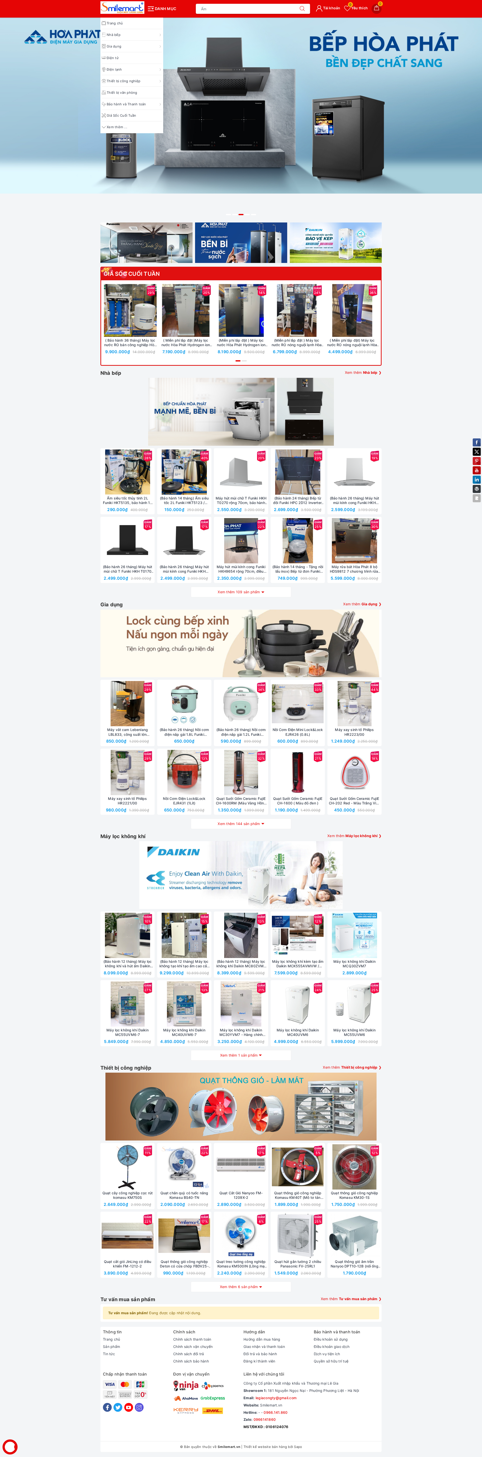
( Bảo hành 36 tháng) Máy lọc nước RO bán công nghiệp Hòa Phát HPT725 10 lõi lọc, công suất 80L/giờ (130, 342)
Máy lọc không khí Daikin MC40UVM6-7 (184, 1032)
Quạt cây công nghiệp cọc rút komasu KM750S (127, 1195)
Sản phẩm (111, 1346)
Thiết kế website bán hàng (265, 1447)
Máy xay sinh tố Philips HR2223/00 (354, 731)
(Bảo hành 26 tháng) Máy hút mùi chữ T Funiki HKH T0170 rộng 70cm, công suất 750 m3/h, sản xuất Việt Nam (127, 569)
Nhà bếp (113, 35)
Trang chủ (111, 1339)
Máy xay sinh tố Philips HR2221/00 (127, 800)
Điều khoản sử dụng (331, 1339)
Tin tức (109, 1354)
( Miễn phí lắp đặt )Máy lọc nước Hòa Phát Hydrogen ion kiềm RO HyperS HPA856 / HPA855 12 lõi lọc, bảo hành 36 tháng (185, 342)
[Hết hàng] (274, 472)
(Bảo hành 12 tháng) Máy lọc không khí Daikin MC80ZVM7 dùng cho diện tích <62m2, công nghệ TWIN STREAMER (241, 963)
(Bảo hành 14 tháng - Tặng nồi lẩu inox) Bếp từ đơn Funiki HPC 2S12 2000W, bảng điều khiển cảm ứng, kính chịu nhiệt (297, 569)
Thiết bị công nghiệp (123, 81)
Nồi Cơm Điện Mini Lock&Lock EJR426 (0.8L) (298, 731)
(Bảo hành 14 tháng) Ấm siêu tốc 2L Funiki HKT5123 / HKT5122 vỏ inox (184, 500)
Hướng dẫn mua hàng (262, 1339)
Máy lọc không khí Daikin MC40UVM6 (298, 1032)
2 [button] (234, 214)
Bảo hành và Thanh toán (126, 104)
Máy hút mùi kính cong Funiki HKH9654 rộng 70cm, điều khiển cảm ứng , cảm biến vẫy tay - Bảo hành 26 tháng (241, 569)
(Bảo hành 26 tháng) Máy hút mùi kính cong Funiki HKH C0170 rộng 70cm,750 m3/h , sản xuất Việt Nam (184, 569)
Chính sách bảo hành (191, 1361)
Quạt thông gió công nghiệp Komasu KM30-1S (354, 1195)
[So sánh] (154, 310)
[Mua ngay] (107, 310)
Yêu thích (358, 8)
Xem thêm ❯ (363, 372)
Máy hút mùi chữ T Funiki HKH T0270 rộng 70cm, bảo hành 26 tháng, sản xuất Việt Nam (241, 500)
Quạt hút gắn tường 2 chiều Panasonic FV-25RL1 (297, 1263)
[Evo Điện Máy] (241, 118)
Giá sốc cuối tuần (132, 273)
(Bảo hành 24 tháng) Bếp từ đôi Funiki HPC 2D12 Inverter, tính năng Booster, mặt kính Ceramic (297, 500)
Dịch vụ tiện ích (327, 1354)
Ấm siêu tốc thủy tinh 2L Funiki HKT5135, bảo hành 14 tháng (127, 500)
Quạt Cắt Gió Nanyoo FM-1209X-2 (241, 1195)
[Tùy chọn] (162, 310)
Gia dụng (114, 46)
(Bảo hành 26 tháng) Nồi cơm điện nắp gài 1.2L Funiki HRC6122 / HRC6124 (241, 732)
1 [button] (228, 214)
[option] (241, 118)
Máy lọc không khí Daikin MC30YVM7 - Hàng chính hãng (241, 1032)
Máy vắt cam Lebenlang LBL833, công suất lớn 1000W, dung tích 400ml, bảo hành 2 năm (127, 732)
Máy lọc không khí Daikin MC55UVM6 (354, 1032)
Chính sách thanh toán (192, 1339)
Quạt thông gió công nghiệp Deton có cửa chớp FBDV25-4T (184, 1263)
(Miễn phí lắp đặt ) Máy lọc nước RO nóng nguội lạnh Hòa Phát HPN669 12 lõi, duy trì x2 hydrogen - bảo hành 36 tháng (297, 342)
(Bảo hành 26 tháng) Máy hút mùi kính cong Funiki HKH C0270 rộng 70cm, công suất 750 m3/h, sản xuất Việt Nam (354, 500)
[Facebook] (107, 1407)
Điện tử (112, 58)
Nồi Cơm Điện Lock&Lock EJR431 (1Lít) (184, 800)
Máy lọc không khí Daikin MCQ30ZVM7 (354, 963)
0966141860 (265, 1419)
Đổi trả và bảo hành (260, 1354)
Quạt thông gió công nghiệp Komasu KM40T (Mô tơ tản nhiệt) (297, 1195)
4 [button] (247, 214)
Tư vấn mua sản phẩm (127, 1299)
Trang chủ (115, 23)
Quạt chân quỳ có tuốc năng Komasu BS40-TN (184, 1195)
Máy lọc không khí (122, 836)
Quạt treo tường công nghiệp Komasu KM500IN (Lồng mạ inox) (241, 1263)
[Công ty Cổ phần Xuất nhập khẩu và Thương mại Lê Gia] (122, 7)
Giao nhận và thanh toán (264, 1346)
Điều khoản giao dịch (331, 1346)
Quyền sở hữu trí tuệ (331, 1361)
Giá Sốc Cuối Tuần (121, 115)
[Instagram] (139, 1407)
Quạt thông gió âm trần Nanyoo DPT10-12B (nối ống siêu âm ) (354, 1263)
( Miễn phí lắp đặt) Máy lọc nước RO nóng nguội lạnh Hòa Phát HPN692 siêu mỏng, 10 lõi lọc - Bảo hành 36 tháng (352, 342)
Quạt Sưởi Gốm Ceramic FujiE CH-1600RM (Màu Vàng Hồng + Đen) (241, 800)
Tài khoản (331, 8)
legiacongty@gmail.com (276, 1398)
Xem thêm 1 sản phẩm (239, 1055)
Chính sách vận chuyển (193, 1346)
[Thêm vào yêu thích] (118, 310)
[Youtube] (128, 1407)
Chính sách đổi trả (188, 1354)
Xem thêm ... (117, 127)
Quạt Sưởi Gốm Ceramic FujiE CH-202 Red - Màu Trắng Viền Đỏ (354, 800)
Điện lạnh (114, 69)
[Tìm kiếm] (302, 9)
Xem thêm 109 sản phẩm (239, 592)
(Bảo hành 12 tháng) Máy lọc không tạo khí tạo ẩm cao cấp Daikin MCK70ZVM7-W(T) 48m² (184, 963)
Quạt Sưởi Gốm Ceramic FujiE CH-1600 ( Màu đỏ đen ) (297, 800)
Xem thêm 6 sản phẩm (239, 1287)
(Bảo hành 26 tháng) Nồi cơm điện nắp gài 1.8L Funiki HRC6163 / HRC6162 (184, 732)
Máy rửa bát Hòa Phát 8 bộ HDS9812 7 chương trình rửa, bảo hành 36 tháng (354, 569)
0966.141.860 (275, 1412)
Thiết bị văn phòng (122, 92)
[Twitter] (117, 1407)
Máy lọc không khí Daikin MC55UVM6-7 (127, 1032)
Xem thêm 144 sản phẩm (239, 824)
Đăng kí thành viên (259, 1361)
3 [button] (241, 214)
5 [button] (253, 214)
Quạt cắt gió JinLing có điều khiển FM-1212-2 (127, 1263)
